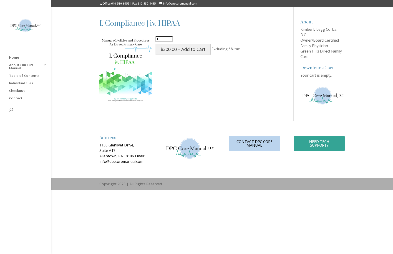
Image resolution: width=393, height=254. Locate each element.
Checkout (17, 91)
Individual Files (21, 83)
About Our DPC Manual (21, 66)
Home (14, 58)
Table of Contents (24, 76)
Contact (16, 98)
